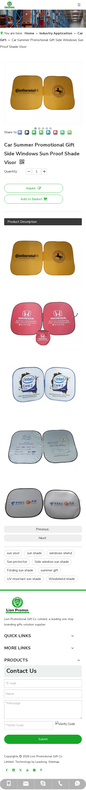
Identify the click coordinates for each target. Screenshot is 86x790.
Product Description (22, 221)
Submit (43, 739)
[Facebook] (6, 770)
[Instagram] (34, 770)
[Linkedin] (13, 770)
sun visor (13, 553)
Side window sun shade (52, 561)
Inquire (31, 188)
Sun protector (17, 561)
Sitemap (53, 762)
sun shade (34, 553)
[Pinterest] (41, 770)
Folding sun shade (20, 570)
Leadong (41, 762)
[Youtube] (27, 770)
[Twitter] (20, 770)
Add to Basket (31, 199)
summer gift (49, 570)
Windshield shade (62, 579)
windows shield (60, 553)
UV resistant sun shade (24, 579)
